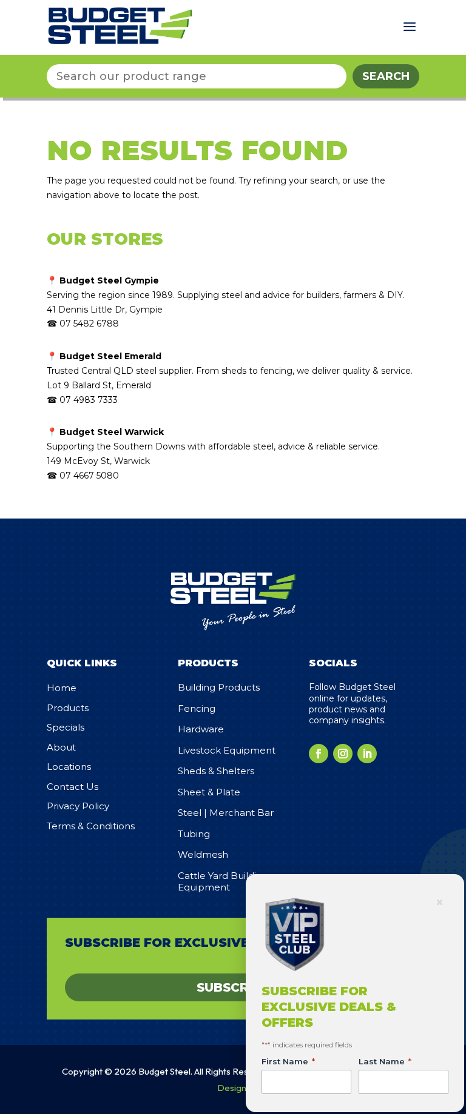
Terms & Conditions (91, 826)
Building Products (219, 687)
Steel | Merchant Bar (226, 812)
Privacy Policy (78, 806)
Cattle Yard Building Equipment (223, 882)
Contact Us (72, 786)
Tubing (194, 834)
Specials (65, 727)
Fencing (196, 708)
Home (61, 688)
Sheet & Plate (209, 792)
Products (68, 708)
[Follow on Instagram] (343, 753)
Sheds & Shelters (216, 771)
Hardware (201, 729)
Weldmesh (203, 854)
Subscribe (233, 987)
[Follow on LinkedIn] (367, 753)
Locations (69, 766)
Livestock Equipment (226, 750)
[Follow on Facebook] (318, 753)
